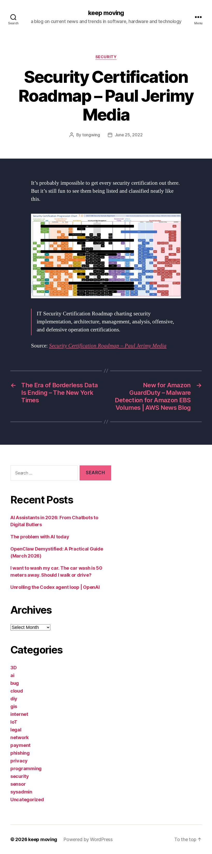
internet (19, 714)
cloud (16, 691)
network (19, 737)
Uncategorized (27, 799)
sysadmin (21, 791)
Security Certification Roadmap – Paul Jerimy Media (107, 345)
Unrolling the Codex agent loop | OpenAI (55, 587)
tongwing (91, 134)
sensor (18, 784)
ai (12, 675)
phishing (20, 753)
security (106, 57)
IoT (13, 722)
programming (26, 768)
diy (13, 698)
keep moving (106, 13)
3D (13, 667)
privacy (19, 760)
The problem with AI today (39, 536)
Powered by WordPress (88, 839)
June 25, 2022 (129, 134)
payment (20, 745)
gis (13, 706)
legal (15, 729)
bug (14, 683)
